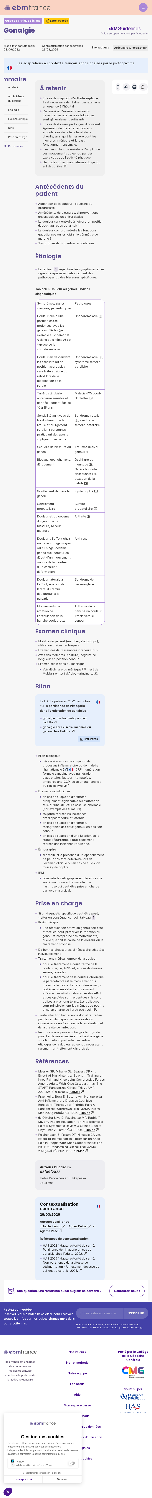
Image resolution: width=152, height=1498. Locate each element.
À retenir (13, 87)
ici (141, 1327)
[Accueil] (27, 7)
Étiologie (13, 109)
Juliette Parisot (51, 1226)
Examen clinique (18, 118)
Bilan (11, 128)
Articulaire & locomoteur (130, 47)
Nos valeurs (77, 1352)
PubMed (74, 1092)
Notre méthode (77, 1362)
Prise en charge (17, 137)
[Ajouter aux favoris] (118, 87)
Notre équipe (77, 1373)
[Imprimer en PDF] (134, 87)
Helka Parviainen (52, 1178)
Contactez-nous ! (127, 1291)
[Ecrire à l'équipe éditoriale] (143, 87)
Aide (77, 1394)
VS (67, 769)
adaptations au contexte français (50, 63)
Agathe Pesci (49, 1231)
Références (15, 146)
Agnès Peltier (78, 1226)
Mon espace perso (77, 1405)
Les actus (77, 1384)
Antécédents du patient (16, 98)
